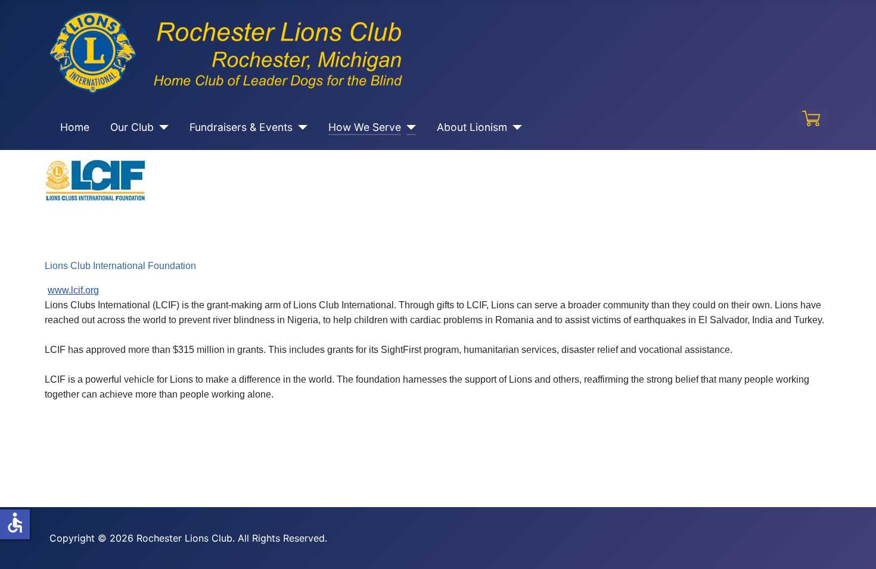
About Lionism (472, 127)
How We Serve (364, 127)
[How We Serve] (408, 127)
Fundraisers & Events (241, 127)
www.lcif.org (73, 290)
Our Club (132, 127)
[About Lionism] (514, 127)
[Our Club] (161, 127)
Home (74, 127)
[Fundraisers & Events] (300, 127)
